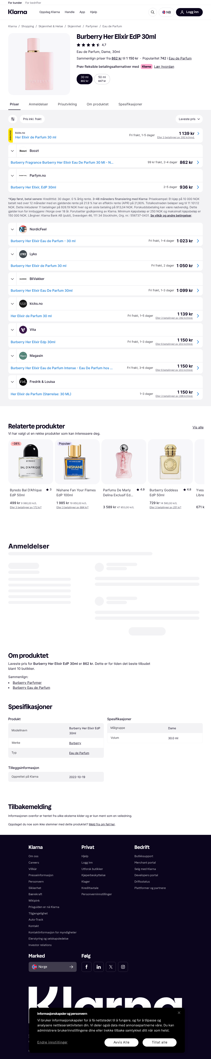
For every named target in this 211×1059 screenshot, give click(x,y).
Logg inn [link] (87, 862)
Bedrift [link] (141, 847)
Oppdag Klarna (49, 12)
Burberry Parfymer (27, 678)
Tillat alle (160, 1042)
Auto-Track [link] (36, 919)
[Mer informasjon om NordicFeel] (12, 229)
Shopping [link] (27, 26)
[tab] (14, 104)
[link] (86, 967)
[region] (107, 1030)
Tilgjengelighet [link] (38, 913)
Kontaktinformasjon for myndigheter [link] (53, 932)
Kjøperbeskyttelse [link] (94, 875)
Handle (70, 12)
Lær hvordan (164, 66)
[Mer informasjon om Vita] (12, 330)
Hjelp (93, 12)
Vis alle (198, 427)
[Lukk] (179, 1012)
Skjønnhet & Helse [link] (51, 26)
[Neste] (197, 474)
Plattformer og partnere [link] (150, 888)
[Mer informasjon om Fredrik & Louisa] (12, 382)
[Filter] (12, 119)
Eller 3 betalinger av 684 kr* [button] (72, 507)
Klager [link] (86, 881)
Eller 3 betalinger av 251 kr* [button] (165, 507)
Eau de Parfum (180, 58)
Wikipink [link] (34, 900)
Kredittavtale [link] (90, 888)
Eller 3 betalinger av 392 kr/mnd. (176, 137)
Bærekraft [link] (35, 894)
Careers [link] (34, 862)
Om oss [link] (34, 856)
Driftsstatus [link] (142, 881)
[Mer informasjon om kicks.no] (12, 304)
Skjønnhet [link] (74, 26)
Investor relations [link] (40, 945)
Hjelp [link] (85, 856)
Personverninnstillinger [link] (97, 894)
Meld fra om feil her (102, 819)
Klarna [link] (12, 26)
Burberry (75, 738)
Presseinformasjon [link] (41, 875)
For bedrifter (33, 3)
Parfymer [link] (92, 26)
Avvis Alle (122, 1042)
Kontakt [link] (34, 926)
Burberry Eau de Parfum (31, 683)
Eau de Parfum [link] (112, 26)
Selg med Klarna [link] (145, 869)
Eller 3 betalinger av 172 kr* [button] (26, 507)
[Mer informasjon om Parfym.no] (12, 175)
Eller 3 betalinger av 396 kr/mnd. (174, 395)
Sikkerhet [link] (35, 888)
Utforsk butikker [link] (92, 869)
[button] (166, 12)
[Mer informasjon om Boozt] (12, 151)
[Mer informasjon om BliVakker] (12, 279)
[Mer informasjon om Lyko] (12, 254)
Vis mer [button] (166, 587)
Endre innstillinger (52, 1043)
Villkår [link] (33, 869)
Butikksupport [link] (143, 856)
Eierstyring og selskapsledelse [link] (48, 938)
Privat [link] (88, 847)
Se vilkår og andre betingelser (170, 215)
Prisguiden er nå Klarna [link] (44, 907)
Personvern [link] (36, 881)
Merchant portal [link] (145, 862)
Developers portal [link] (146, 875)
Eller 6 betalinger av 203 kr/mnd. (174, 343)
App (82, 12)
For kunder (15, 3)
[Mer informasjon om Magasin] (12, 356)
